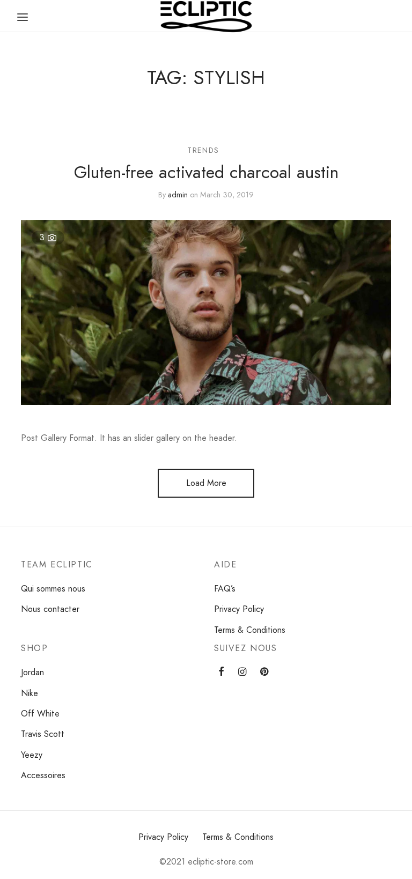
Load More (206, 483)
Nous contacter (50, 609)
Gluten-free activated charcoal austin (206, 172)
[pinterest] (264, 672)
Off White (40, 713)
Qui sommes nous (53, 588)
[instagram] (242, 672)
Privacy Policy (239, 609)
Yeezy (31, 755)
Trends (203, 150)
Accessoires (43, 775)
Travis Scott (42, 734)
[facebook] (221, 672)
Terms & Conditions (249, 630)
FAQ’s (225, 588)
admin (178, 194)
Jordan (32, 672)
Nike (29, 693)
